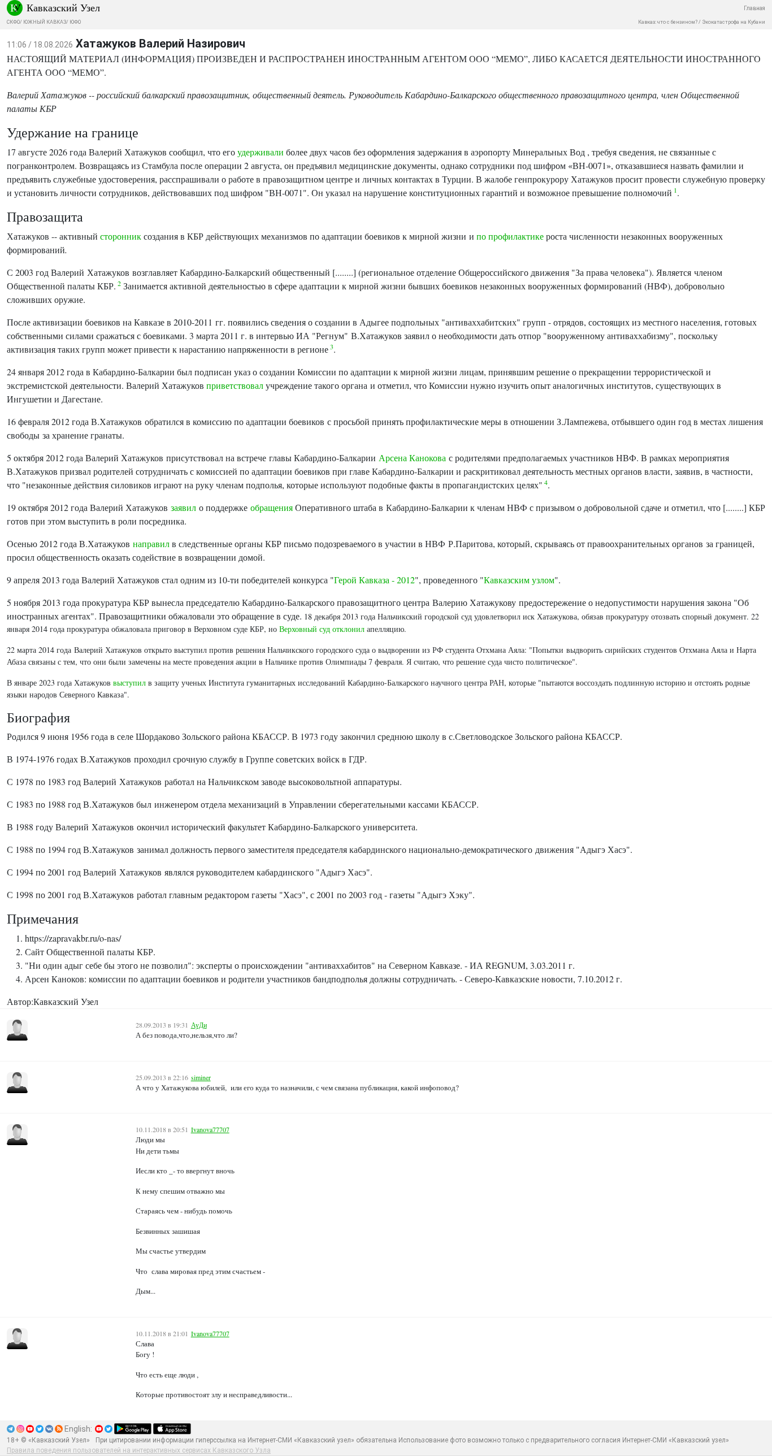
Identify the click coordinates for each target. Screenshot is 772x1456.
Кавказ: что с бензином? (667, 22)
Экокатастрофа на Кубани (733, 22)
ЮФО (75, 22)
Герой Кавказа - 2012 (374, 580)
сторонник (122, 236)
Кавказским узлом (519, 580)
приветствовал (236, 385)
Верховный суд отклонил (322, 628)
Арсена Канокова (412, 457)
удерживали (261, 152)
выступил (129, 682)
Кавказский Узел (63, 7)
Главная (754, 8)
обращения (272, 507)
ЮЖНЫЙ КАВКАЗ (44, 22)
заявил (183, 507)
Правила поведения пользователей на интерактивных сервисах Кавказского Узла (139, 1450)
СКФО (13, 22)
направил (152, 543)
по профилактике (510, 236)
